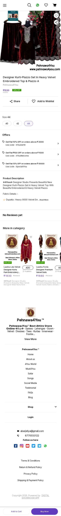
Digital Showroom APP (35, 496)
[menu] (4, 5)
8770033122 (32, 435)
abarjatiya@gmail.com (32, 431)
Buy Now (45, 511)
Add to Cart (16, 511)
